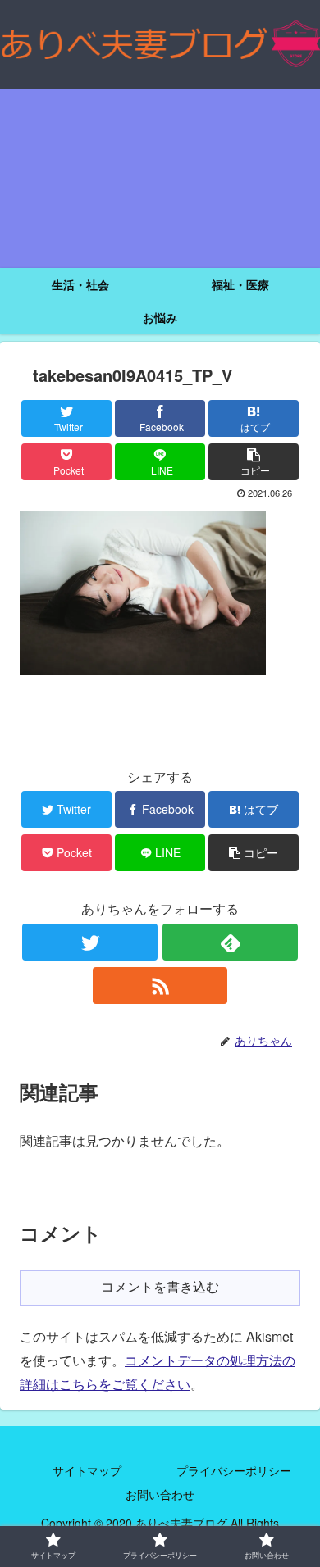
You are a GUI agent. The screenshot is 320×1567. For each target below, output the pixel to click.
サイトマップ (87, 1470)
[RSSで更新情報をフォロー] (160, 985)
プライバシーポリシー (233, 1470)
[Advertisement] (160, 179)
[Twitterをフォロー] (89, 942)
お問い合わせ (160, 1494)
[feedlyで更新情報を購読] (229, 942)
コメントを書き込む (160, 1287)
